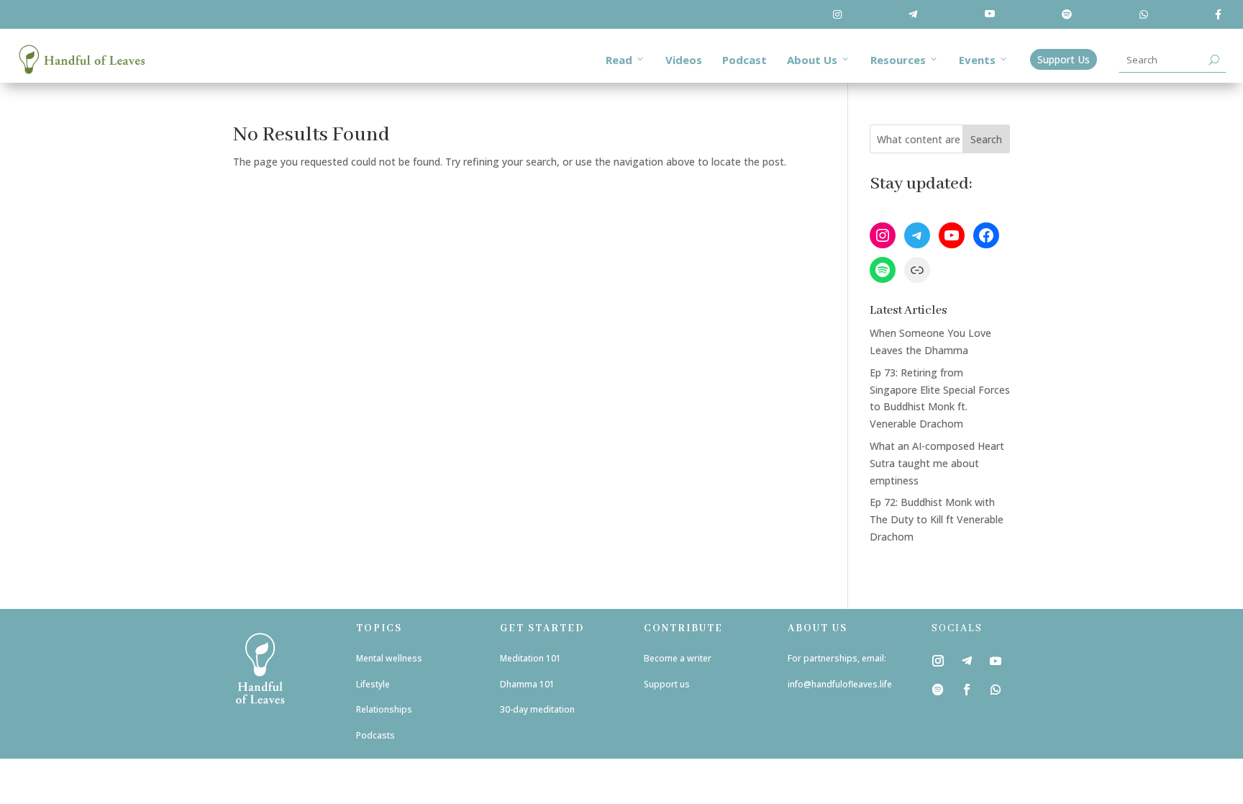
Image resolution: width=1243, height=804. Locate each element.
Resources (898, 60)
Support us (668, 684)
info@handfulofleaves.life (840, 684)
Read (619, 60)
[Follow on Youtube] (995, 660)
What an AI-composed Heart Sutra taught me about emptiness (937, 463)
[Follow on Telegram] (966, 660)
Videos (683, 60)
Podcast (744, 60)
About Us (812, 60)
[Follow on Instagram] (938, 660)
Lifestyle (373, 684)
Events (977, 60)
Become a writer (677, 658)
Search (986, 139)
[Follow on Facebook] (966, 689)
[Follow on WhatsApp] (995, 689)
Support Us (1063, 59)
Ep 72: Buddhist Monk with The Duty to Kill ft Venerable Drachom (936, 519)
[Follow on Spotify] (938, 689)
